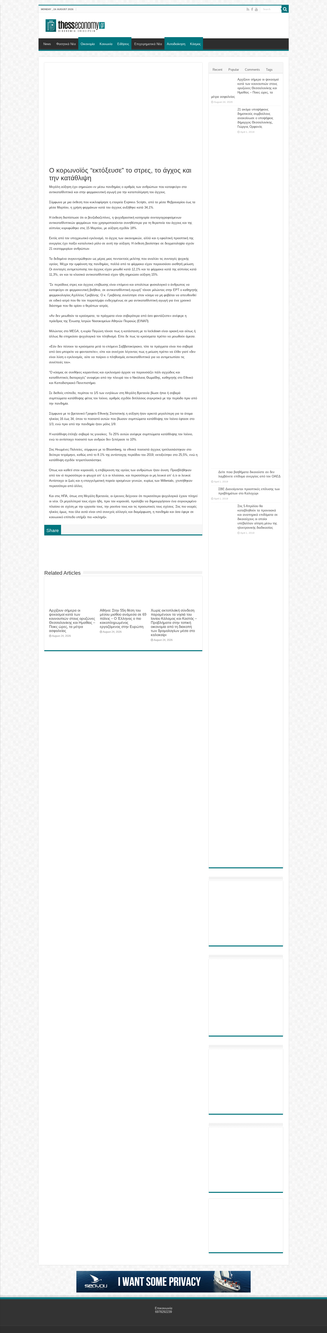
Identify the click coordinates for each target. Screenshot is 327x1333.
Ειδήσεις (123, 44)
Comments (252, 69)
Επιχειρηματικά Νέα (148, 44)
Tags (269, 69)
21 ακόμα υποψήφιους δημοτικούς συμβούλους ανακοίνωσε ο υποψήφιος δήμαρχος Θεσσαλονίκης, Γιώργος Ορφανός (255, 118)
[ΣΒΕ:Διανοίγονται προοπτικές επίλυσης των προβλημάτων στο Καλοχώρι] (213, 489)
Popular (233, 69)
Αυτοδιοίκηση (176, 44)
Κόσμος (195, 44)
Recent (217, 69)
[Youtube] (256, 9)
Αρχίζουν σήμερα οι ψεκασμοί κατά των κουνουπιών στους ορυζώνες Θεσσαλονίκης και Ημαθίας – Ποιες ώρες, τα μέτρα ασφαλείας (72, 620)
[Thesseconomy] (75, 24)
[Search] (285, 9)
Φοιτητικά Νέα (66, 44)
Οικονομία (88, 44)
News (47, 44)
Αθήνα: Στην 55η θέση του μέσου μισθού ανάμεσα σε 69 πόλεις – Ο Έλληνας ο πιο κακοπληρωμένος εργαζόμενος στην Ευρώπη (123, 618)
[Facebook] (252, 9)
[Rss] (248, 9)
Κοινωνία (106, 44)
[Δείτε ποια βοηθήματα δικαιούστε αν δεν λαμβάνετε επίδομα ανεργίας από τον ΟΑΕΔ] (213, 472)
